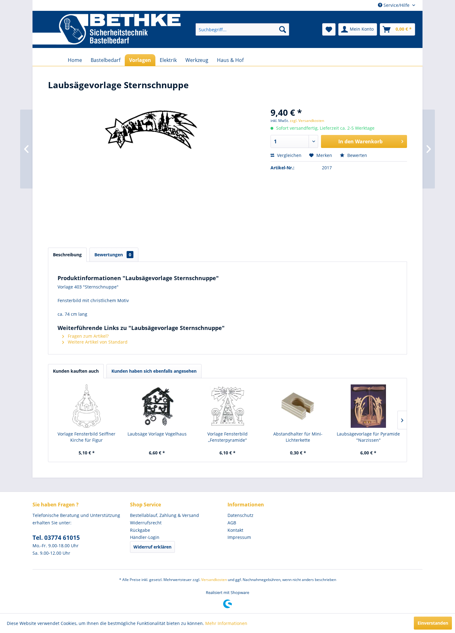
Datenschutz (241, 515)
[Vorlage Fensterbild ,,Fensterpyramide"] (227, 406)
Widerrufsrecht (146, 523)
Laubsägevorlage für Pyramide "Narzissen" (368, 437)
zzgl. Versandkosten (307, 120)
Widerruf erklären (152, 547)
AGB (232, 523)
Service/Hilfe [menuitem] (396, 5)
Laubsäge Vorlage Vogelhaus (157, 434)
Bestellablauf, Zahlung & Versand (164, 515)
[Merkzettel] (329, 29)
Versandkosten (214, 579)
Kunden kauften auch (76, 371)
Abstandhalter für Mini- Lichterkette (298, 437)
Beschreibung (67, 255)
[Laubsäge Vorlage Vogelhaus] (157, 406)
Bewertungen (112, 255)
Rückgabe (140, 530)
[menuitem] (242, 29)
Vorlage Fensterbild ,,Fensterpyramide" (227, 437)
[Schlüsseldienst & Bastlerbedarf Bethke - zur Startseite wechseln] (106, 29)
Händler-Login (144, 537)
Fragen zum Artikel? (88, 336)
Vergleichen (288, 155)
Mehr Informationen (226, 623)
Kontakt (235, 530)
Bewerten (356, 155)
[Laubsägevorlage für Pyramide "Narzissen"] (368, 406)
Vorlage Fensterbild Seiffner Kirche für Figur (86, 437)
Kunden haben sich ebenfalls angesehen (154, 371)
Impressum (239, 537)
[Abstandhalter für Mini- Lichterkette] (298, 406)
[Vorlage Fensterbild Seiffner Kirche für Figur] (86, 406)
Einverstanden (433, 623)
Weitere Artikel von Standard (97, 342)
